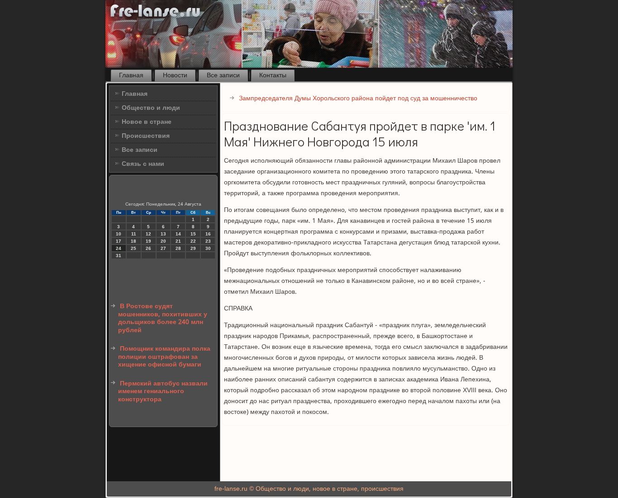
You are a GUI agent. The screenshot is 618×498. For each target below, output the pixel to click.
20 (163, 241)
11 (133, 233)
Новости (175, 75)
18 (133, 241)
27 (163, 248)
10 (118, 233)
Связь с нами (143, 164)
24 (118, 248)
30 (208, 248)
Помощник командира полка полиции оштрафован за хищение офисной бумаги (164, 356)
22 (193, 241)
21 (178, 241)
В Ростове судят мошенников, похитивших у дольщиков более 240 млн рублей (162, 318)
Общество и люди (151, 108)
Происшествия (146, 136)
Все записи (223, 75)
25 (133, 248)
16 (208, 233)
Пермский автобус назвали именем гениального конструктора (163, 391)
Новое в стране (146, 122)
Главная (131, 75)
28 (178, 248)
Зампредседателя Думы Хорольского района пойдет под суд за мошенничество (358, 98)
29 (193, 248)
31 (118, 255)
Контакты (272, 75)
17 (118, 241)
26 (148, 248)
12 (148, 233)
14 (178, 233)
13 (163, 233)
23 (208, 241)
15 (193, 233)
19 (148, 241)
